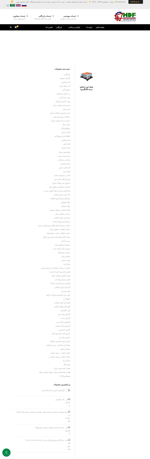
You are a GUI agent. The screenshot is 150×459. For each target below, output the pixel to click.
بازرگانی (59, 27)
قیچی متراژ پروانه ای (62, 279)
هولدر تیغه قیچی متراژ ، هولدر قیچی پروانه (54, 372)
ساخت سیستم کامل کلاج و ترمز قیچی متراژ (54, 225)
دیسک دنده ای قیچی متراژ (60, 121)
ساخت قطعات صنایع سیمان (59, 229)
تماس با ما (49, 27)
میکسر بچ (66, 361)
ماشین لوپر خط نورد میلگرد (60, 341)
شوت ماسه (66, 260)
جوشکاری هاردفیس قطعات (60, 198)
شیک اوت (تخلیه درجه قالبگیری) (86, 88)
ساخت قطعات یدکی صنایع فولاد (58, 233)
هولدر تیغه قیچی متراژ (62, 368)
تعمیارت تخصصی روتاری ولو (59, 187)
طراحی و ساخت (74, 27)
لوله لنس (66, 144)
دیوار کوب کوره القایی (62, 218)
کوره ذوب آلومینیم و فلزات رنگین (58, 295)
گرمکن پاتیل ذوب (64, 314)
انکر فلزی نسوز (64, 168)
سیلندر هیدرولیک (64, 252)
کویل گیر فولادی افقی (62, 307)
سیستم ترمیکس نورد (62, 245)
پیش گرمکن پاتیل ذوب (62, 179)
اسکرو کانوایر (65, 164)
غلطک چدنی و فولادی (62, 136)
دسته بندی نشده (64, 156)
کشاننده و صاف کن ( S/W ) (60, 283)
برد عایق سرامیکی (63, 94)
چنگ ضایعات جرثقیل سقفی (60, 210)
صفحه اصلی (100, 27)
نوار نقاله (67, 364)
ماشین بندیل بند (64, 337)
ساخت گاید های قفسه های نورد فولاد (56, 237)
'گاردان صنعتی (65, 78)
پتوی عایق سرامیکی (62, 101)
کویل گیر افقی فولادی (62, 303)
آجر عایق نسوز (64, 86)
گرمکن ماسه (65, 318)
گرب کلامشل (65, 310)
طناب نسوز (66, 132)
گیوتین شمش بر (64, 330)
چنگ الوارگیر (65, 202)
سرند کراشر (65, 241)
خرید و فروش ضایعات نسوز (60, 113)
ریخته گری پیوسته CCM (61, 222)
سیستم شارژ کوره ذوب (61, 249)
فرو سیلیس (66, 140)
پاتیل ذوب (66, 171)
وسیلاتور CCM (65, 376)
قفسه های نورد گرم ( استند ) (59, 272)
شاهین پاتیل (65, 256)
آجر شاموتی (65, 82)
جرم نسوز (66, 109)
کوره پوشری (65, 291)
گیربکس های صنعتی (62, 326)
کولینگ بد (66, 299)
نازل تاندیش (65, 148)
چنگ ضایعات (65, 206)
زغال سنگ (66, 125)
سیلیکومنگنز (65, 128)
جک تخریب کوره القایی (61, 195)
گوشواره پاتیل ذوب (63, 322)
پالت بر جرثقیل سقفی (62, 175)
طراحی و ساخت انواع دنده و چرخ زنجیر (55, 268)
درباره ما (89, 27)
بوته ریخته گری (64, 97)
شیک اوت (66, 264)
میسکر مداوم (65, 349)
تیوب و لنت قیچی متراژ (61, 105)
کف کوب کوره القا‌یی (62, 287)
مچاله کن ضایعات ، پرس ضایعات (58, 345)
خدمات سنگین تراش (62, 214)
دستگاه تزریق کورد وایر (61, 117)
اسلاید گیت (66, 90)
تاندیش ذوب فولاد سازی (61, 183)
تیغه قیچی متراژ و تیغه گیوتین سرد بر (56, 191)
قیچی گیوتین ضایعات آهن (61, 276)
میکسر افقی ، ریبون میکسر (60, 353)
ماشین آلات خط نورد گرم (61, 334)
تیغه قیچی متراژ (64, 152)
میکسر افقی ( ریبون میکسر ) (59, 357)
